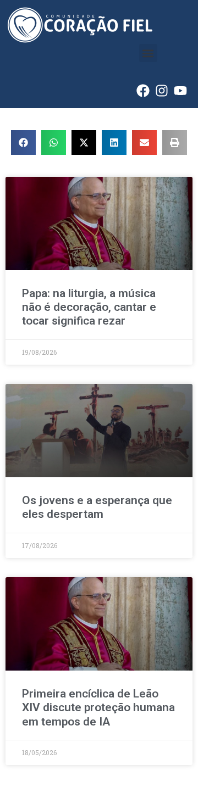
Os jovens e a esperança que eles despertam (97, 507)
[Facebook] (143, 90)
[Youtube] (180, 90)
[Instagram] (161, 90)
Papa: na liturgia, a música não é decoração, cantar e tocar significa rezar (89, 307)
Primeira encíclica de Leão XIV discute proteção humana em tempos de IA (98, 707)
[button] (148, 53)
